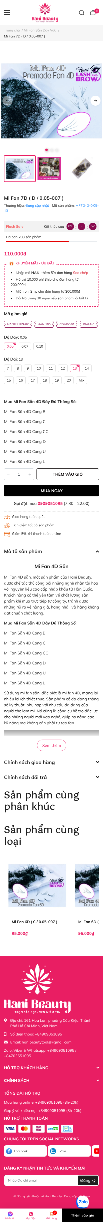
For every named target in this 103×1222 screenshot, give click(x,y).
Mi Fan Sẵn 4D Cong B (25, 411)
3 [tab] (56, 150)
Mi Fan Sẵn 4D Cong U (25, 451)
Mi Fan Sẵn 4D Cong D (25, 441)
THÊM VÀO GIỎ (68, 474)
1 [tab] (46, 150)
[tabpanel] (51, 100)
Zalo (63, 1151)
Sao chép (80, 272)
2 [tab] (51, 150)
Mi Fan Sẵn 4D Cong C (25, 421)
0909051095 (50, 503)
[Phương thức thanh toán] (38, 1129)
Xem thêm (51, 745)
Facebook (21, 1151)
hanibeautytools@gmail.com (47, 1042)
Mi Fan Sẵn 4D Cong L (24, 461)
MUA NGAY (51, 490)
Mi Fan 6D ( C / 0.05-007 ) (34, 921)
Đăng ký (88, 1180)
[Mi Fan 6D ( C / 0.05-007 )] (37, 885)
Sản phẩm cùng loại (41, 836)
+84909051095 (48, 1034)
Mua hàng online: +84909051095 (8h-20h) (41, 1102)
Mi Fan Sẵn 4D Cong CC (26, 431)
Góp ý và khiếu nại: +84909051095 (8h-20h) (43, 1110)
